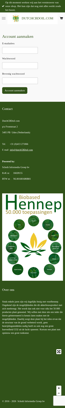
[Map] (32, 372)
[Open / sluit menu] (3, 18)
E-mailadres (8, 43)
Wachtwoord (8, 58)
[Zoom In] (58, 388)
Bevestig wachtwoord (13, 73)
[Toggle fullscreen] (58, 351)
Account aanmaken (15, 90)
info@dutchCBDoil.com (21, 150)
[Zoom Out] (58, 393)
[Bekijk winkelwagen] (61, 18)
